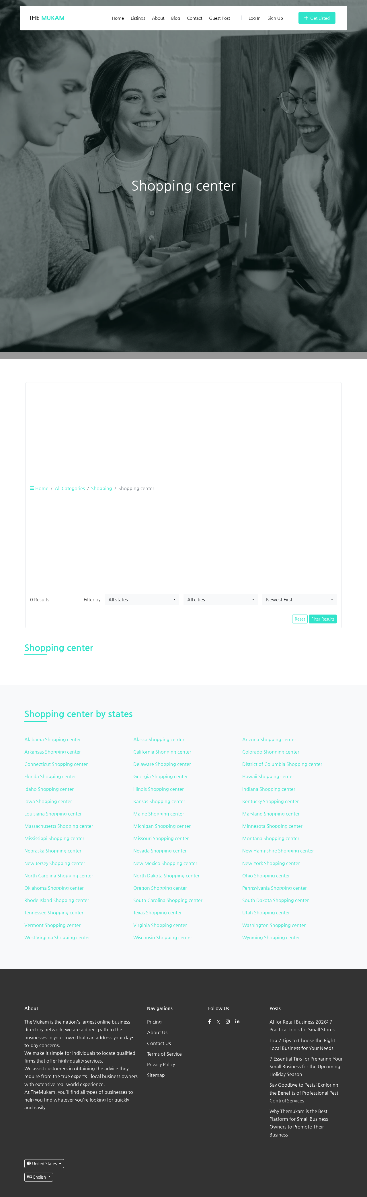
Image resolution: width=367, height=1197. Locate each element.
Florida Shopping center (50, 776)
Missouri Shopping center (161, 838)
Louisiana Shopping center (53, 813)
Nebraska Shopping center (52, 850)
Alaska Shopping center (158, 739)
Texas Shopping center (157, 912)
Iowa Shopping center (48, 801)
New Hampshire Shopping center (278, 850)
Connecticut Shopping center (56, 764)
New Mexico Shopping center (165, 863)
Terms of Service (164, 1054)
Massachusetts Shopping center (58, 826)
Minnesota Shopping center (272, 826)
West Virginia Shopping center (57, 937)
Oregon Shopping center (160, 888)
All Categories (70, 488)
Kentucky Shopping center (270, 801)
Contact (194, 17)
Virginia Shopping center (160, 925)
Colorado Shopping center (270, 751)
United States (44, 1163)
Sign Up (275, 17)
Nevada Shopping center (160, 850)
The (47, 18)
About (158, 17)
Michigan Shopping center (162, 826)
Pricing (154, 1021)
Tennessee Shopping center (53, 912)
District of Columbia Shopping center (282, 764)
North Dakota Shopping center (166, 875)
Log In (255, 17)
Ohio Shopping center (266, 875)
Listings (138, 17)
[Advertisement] (183, 427)
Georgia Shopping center (160, 776)
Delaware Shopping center (162, 764)
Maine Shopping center (158, 813)
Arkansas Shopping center (52, 751)
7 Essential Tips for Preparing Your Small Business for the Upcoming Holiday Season (306, 1066)
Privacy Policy (161, 1064)
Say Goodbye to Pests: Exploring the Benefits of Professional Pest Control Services (304, 1092)
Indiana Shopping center (268, 789)
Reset (300, 619)
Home (118, 17)
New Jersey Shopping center (54, 863)
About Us (157, 1032)
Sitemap (156, 1075)
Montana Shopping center (270, 838)
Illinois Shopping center (158, 789)
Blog (175, 17)
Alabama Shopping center (52, 739)
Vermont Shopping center (52, 925)
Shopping (101, 488)
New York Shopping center (271, 863)
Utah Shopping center (266, 912)
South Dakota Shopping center (275, 900)
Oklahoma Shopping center (54, 888)
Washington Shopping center (274, 925)
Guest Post (219, 17)
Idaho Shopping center (49, 789)
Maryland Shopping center (271, 813)
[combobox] (142, 599)
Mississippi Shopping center (54, 838)
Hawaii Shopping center (268, 776)
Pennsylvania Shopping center (274, 888)
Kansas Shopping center (159, 801)
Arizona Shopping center (269, 739)
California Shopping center (162, 751)
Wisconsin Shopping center (162, 937)
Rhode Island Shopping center (56, 900)
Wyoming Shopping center (271, 937)
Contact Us (159, 1043)
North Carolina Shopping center (58, 875)
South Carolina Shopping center (167, 900)
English (39, 1177)
